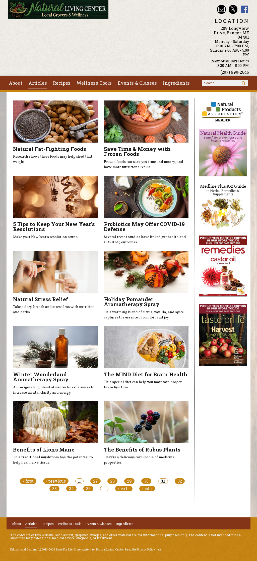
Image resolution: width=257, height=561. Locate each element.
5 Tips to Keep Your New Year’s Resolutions (54, 226)
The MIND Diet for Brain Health (145, 374)
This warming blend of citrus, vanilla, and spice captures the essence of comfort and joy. (144, 315)
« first (28, 481)
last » (147, 488)
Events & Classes (137, 83)
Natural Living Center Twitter (233, 9)
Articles (37, 83)
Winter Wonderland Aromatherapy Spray (41, 377)
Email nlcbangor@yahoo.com (221, 9)
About (15, 83)
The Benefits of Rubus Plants (142, 449)
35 (88, 488)
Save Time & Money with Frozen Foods (137, 151)
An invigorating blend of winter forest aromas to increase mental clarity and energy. (53, 390)
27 (95, 481)
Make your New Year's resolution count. (45, 237)
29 (129, 481)
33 (54, 488)
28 (112, 481)
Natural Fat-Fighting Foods (49, 148)
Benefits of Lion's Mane (44, 449)
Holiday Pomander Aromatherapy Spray (131, 302)
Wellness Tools (94, 83)
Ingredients (176, 83)
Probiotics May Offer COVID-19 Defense (144, 226)
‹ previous (56, 481)
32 (179, 481)
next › (124, 488)
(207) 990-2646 (234, 72)
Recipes (62, 83)
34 (71, 488)
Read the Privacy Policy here (143, 549)
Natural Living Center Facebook (244, 9)
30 (146, 481)
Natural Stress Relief (40, 299)
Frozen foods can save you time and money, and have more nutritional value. (143, 164)
